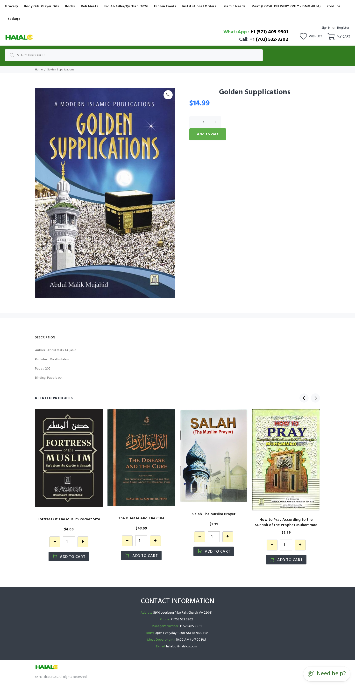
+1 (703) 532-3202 (269, 39)
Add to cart (208, 134)
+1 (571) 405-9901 (269, 32)
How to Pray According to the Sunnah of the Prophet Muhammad (286, 522)
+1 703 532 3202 (182, 619)
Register (343, 28)
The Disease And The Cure (141, 518)
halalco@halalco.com (181, 646)
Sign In (326, 28)
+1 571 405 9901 (191, 626)
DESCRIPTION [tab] (45, 337)
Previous (304, 398)
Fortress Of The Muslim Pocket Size (69, 519)
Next (315, 398)
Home (39, 69)
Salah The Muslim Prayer (213, 514)
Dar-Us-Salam (59, 359)
